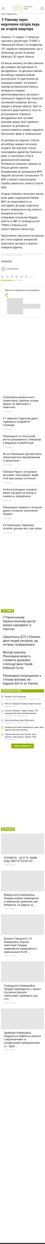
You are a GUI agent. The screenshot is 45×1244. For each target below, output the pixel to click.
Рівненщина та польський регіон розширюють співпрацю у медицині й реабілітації (22, 439)
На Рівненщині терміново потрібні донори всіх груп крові (22, 526)
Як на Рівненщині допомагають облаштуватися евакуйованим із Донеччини (22, 457)
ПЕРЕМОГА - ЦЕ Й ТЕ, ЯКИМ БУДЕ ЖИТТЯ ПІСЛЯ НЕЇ (20, 859)
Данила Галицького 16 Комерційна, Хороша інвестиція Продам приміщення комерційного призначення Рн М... (20, 945)
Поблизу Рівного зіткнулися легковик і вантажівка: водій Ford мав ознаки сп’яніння (20, 475)
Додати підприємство (22, 746)
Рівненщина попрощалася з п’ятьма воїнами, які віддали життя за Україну (22, 679)
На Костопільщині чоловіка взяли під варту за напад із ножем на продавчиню (19, 493)
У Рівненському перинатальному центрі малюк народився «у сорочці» (19, 623)
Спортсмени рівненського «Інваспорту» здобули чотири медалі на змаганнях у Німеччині (20, 402)
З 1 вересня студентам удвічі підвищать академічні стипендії (20, 422)
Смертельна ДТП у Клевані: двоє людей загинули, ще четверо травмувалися (22, 641)
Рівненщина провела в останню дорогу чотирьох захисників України (22, 511)
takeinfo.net (6, 261)
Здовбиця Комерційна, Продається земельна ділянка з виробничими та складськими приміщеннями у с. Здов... (22, 1039)
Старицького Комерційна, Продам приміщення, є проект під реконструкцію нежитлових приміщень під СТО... (22, 992)
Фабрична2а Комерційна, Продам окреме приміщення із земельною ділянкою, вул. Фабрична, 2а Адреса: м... (21, 900)
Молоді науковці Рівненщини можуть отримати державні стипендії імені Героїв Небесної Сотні (18, 660)
